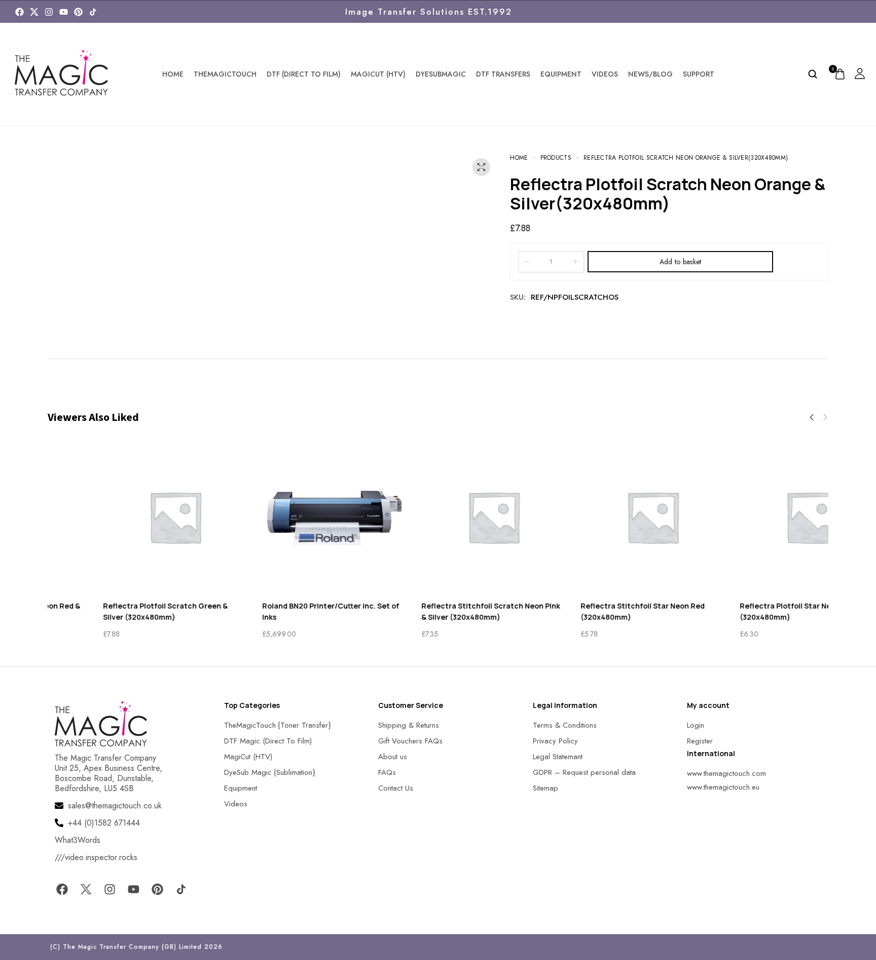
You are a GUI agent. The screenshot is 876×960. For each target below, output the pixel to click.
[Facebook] (19, 12)
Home (173, 74)
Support (698, 74)
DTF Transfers (503, 74)
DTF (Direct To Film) (304, 74)
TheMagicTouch (225, 74)
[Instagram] (49, 12)
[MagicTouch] (93, 12)
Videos (605, 74)
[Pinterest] (78, 12)
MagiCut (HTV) (378, 74)
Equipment (560, 74)
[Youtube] (63, 12)
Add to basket (681, 262)
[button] (812, 417)
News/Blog (650, 74)
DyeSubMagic (441, 74)
